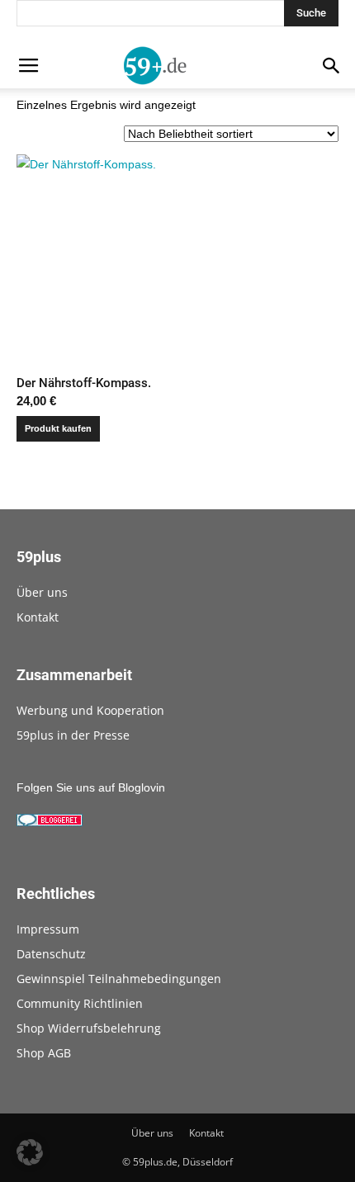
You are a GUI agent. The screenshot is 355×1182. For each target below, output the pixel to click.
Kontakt (38, 617)
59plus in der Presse (73, 735)
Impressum (48, 929)
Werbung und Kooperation (90, 710)
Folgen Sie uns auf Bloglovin (91, 787)
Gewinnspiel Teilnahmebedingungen (119, 978)
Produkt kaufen (58, 428)
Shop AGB (44, 1053)
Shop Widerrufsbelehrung (89, 1028)
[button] (29, 1152)
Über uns (42, 592)
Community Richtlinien (80, 1003)
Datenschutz (51, 954)
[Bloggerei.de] (50, 822)
